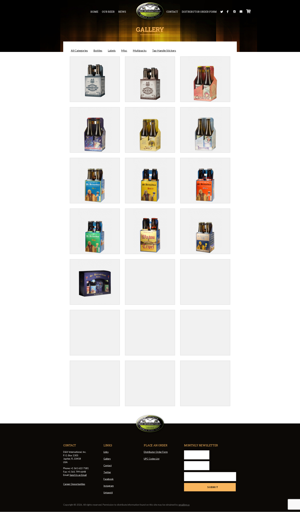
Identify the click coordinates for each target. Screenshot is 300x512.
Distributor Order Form (199, 11)
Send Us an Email (78, 475)
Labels (112, 50)
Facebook (228, 11)
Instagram (234, 11)
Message (241, 11)
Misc (124, 50)
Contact (172, 11)
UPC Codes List (151, 458)
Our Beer (108, 11)
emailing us (184, 504)
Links (106, 452)
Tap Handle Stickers (164, 50)
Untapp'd (108, 492)
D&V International (150, 11)
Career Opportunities (74, 484)
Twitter (221, 11)
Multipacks (140, 50)
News (122, 11)
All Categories (79, 50)
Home (94, 11)
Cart (248, 11)
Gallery (107, 458)
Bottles (97, 50)
